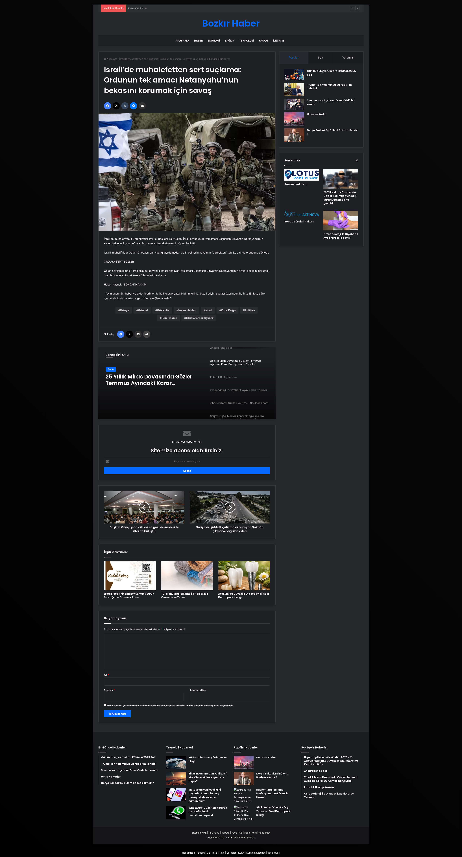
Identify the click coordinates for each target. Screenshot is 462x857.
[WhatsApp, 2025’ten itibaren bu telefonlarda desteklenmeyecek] (176, 812)
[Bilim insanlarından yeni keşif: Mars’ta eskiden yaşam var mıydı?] (176, 778)
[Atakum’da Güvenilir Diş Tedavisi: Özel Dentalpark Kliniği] (244, 575)
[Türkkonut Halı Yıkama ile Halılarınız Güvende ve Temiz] (187, 575)
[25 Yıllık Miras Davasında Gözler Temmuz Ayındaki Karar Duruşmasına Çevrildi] (340, 179)
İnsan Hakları (187, 310)
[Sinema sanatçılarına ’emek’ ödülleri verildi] (294, 104)
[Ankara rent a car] (301, 175)
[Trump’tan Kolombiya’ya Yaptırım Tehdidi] (294, 89)
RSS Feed (214, 832)
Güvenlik (163, 310)
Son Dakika (169, 318)
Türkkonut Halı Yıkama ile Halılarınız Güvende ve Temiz (184, 595)
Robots (225, 832)
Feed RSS (237, 832)
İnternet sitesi (198, 690)
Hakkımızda (188, 852)
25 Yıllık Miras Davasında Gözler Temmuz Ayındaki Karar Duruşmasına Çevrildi (171, 8)
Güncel (143, 310)
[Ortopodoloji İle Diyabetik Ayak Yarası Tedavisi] (340, 220)
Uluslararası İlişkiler (199, 318)
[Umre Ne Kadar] (294, 119)
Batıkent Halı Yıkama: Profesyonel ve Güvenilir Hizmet (272, 793)
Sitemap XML (199, 832)
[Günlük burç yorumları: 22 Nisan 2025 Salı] (294, 74)
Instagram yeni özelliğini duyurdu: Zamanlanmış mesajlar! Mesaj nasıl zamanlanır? (205, 795)
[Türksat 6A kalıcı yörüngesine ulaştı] (176, 762)
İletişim (278, 40)
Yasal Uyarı (274, 852)
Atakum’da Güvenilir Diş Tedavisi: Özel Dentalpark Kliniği (243, 595)
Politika (250, 310)
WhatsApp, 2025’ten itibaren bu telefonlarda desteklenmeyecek (208, 811)
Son (320, 57)
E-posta (109, 690)
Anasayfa (182, 40)
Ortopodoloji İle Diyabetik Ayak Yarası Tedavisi (340, 236)
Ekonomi (214, 40)
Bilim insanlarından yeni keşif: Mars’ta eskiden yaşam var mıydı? (208, 777)
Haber (198, 40)
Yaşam (263, 40)
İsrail (208, 310)
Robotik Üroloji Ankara (136, 376)
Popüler (294, 57)
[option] (187, 383)
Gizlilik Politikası (215, 852)
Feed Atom (250, 832)
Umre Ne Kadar (317, 114)
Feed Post (264, 832)
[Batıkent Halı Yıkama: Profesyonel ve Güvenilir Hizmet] (244, 795)
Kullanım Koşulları (255, 852)
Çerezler (231, 852)
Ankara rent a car (296, 184)
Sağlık (229, 40)
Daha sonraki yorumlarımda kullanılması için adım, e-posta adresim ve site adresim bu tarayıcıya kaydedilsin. (170, 705)
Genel (111, 369)
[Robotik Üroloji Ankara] (187, 383)
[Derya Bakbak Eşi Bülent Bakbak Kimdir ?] (294, 135)
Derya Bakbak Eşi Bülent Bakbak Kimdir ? (272, 775)
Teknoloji (246, 40)
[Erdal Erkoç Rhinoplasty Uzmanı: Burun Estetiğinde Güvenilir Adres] (130, 575)
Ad (106, 674)
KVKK (241, 852)
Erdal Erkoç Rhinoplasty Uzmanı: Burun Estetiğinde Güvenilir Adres (129, 595)
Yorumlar (348, 57)
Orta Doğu (228, 310)
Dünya (124, 310)
